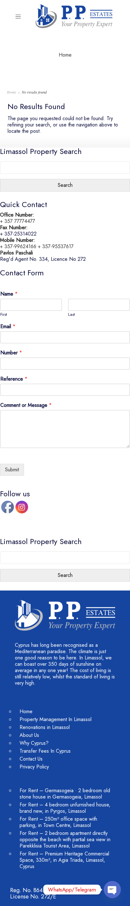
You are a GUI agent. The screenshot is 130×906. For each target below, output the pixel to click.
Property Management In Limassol (56, 719)
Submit (12, 469)
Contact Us (31, 758)
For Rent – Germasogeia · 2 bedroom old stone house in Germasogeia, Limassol (65, 793)
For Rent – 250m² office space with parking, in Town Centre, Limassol (58, 822)
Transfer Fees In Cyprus (45, 751)
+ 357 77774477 (17, 221)
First (3, 314)
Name (9, 294)
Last (71, 314)
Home (65, 55)
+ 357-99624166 (18, 246)
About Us (29, 735)
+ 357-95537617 (56, 246)
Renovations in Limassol (45, 727)
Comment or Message (26, 405)
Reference (13, 379)
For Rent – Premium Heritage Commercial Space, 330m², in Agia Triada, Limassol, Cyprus (64, 860)
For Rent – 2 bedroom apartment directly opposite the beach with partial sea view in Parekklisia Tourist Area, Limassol (65, 839)
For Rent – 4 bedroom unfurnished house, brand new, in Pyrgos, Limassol (65, 808)
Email (7, 326)
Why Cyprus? (34, 743)
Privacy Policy (34, 766)
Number (11, 353)
